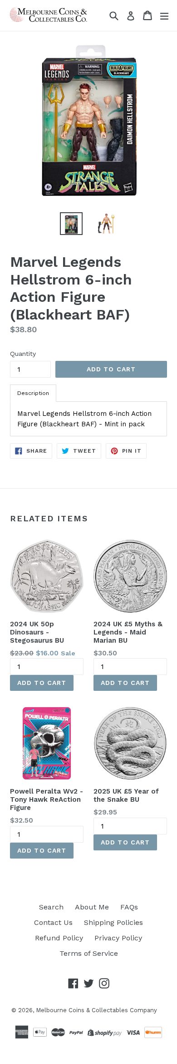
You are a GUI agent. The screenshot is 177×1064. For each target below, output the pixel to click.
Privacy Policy (118, 938)
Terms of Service (88, 953)
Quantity (23, 353)
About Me (92, 907)
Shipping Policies (113, 922)
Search (51, 907)
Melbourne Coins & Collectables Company (96, 1010)
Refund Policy (59, 938)
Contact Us (53, 922)
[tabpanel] (88, 418)
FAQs (129, 907)
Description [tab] (33, 393)
